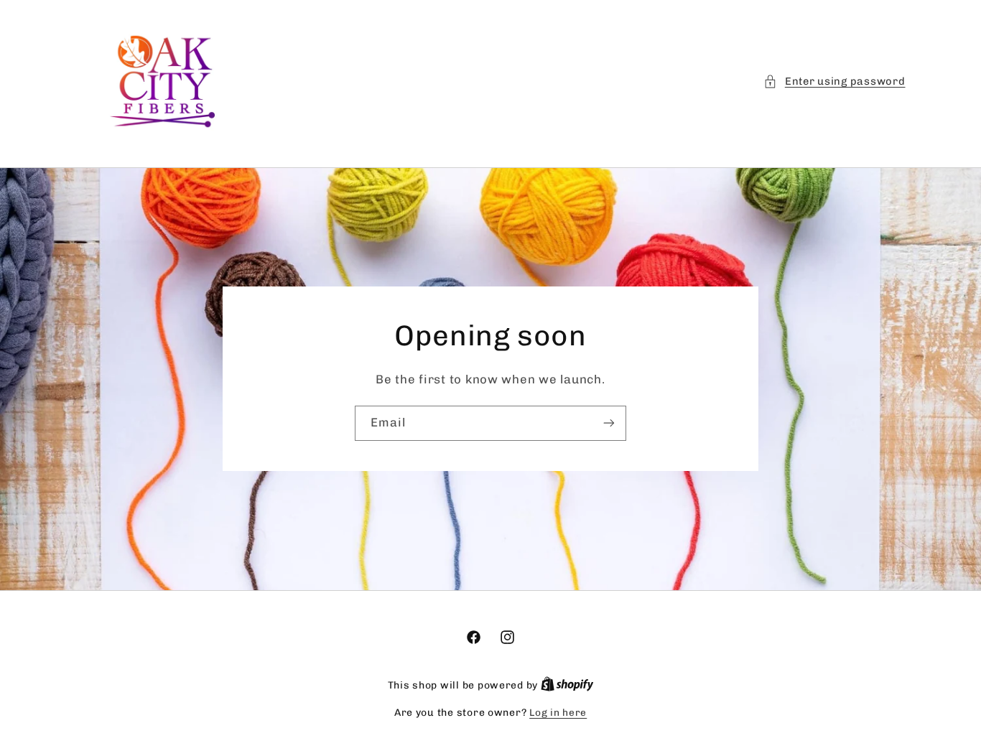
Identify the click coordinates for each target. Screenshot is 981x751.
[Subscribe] (609, 423)
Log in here (558, 712)
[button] (834, 82)
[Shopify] (567, 685)
